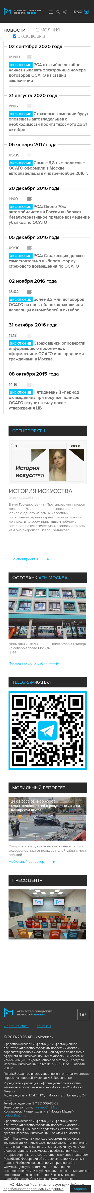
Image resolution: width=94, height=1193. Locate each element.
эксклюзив (31, 36)
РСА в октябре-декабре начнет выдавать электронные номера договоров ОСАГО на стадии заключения (47, 72)
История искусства (40, 491)
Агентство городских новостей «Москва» (22, 11)
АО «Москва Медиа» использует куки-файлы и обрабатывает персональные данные (44, 1186)
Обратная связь (16, 1026)
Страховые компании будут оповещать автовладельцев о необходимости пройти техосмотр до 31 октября (48, 121)
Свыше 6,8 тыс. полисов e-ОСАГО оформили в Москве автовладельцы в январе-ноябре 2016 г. (48, 168)
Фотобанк (39, 578)
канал (31, 682)
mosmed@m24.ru (46, 1107)
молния (50, 30)
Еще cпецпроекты (23, 559)
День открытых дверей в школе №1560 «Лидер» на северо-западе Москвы (47, 646)
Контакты (44, 1026)
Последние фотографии (28, 663)
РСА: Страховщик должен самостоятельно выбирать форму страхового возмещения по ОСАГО (47, 261)
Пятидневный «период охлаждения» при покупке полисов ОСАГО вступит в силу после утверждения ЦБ (44, 400)
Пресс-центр (27, 880)
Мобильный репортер (38, 788)
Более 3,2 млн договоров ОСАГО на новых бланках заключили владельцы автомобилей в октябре (46, 305)
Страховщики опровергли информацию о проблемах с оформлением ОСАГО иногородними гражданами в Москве (47, 351)
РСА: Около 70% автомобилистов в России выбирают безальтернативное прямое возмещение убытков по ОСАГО (49, 214)
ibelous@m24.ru (15, 1116)
